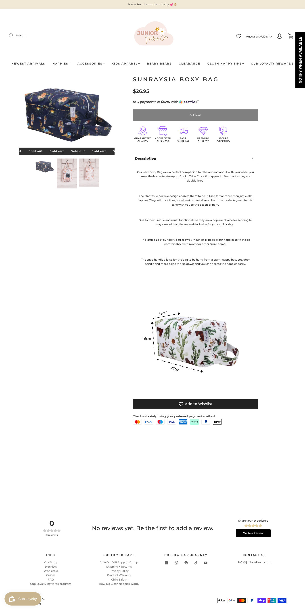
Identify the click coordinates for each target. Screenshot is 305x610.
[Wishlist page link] (238, 36)
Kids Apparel (125, 63)
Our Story (50, 562)
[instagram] (176, 563)
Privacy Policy (119, 570)
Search (20, 35)
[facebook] (166, 563)
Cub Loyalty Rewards (272, 63)
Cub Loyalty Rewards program (50, 583)
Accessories (89, 63)
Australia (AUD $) (257, 36)
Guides (50, 575)
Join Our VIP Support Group (119, 562)
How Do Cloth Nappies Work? (119, 583)
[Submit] (14, 35)
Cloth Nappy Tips (224, 63)
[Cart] (290, 36)
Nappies (60, 63)
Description (145, 158)
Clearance (189, 63)
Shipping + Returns (119, 566)
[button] (28, 112)
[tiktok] (196, 563)
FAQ (51, 579)
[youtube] (206, 563)
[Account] (279, 36)
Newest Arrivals (28, 63)
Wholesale (51, 570)
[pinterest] (186, 563)
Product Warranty (119, 575)
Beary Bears (159, 63)
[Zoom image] (67, 112)
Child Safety (119, 579)
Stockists (51, 566)
